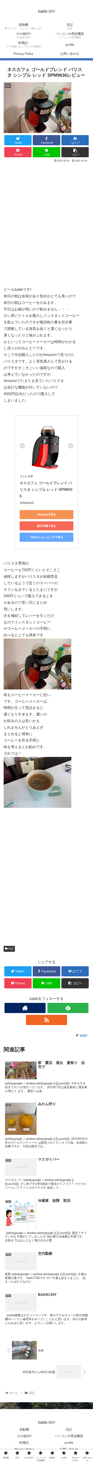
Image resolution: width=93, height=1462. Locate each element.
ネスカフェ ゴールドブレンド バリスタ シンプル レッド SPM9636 (46, 489)
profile (69, 1442)
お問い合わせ (68, 1449)
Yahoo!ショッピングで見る (46, 537)
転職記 (24, 1442)
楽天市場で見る (46, 525)
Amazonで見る (46, 514)
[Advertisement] (46, 227)
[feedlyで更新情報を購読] (67, 1008)
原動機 (24, 1429)
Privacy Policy (24, 1449)
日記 (10, 948)
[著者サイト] (25, 1008)
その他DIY (24, 1436)
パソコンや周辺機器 (69, 1436)
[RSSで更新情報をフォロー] (46, 1020)
